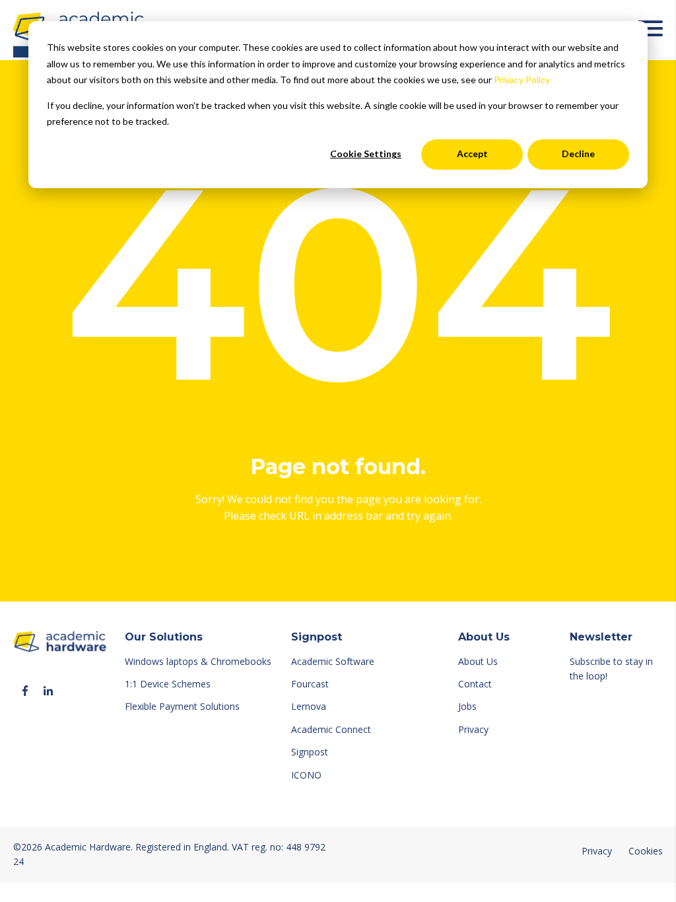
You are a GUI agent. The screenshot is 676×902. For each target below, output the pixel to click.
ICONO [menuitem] (306, 775)
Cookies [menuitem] (645, 851)
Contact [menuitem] (475, 683)
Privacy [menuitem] (473, 729)
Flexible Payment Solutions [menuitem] (182, 706)
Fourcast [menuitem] (310, 683)
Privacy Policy (522, 79)
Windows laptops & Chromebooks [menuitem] (198, 661)
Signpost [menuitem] (309, 752)
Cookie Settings (365, 153)
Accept (472, 153)
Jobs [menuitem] (467, 706)
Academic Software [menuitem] (332, 661)
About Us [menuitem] (478, 661)
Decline (578, 153)
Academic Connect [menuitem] (331, 729)
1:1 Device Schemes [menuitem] (168, 683)
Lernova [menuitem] (308, 706)
